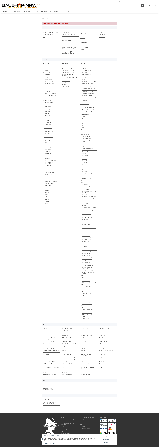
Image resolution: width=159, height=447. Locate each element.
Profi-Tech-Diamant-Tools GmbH (49, 363)
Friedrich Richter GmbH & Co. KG (50, 341)
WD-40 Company (84, 371)
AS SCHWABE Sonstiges (87, 95)
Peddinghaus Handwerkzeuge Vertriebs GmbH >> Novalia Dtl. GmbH (107, 358)
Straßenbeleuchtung (49, 131)
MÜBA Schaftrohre (86, 241)
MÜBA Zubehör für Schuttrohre (88, 237)
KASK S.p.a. (101, 343)
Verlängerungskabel (49, 136)
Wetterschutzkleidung (49, 83)
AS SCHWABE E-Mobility (87, 86)
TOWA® (83, 123)
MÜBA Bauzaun (85, 248)
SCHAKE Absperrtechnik (87, 303)
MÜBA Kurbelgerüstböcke (87, 221)
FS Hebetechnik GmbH (66, 341)
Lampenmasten (48, 117)
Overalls (46, 76)
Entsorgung (47, 142)
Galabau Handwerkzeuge (50, 155)
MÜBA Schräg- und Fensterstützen (89, 196)
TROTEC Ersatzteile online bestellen (88, 49)
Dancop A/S (45, 335)
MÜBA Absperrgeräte (86, 239)
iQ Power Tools (84, 343)
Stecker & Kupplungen (49, 129)
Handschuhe (47, 74)
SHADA (82, 305)
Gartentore (47, 194)
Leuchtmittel (47, 120)
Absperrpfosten (48, 67)
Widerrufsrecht (84, 42)
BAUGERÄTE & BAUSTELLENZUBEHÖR (49, 87)
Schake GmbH (102, 363)
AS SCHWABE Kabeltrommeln (88, 93)
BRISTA (63, 333)
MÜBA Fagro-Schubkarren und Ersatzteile (88, 273)
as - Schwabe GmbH (85, 328)
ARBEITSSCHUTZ (46, 72)
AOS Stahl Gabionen (86, 68)
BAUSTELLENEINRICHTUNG (50, 90)
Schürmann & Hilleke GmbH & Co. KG (51, 367)
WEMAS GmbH (102, 371)
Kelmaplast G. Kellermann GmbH (69, 346)
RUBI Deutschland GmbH (86, 363)
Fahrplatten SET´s (65, 67)
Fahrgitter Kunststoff (66, 65)
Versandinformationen (66, 45)
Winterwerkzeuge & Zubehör (50, 187)
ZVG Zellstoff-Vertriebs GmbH (87, 374)
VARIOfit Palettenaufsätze (87, 314)
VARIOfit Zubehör (85, 318)
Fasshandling (47, 144)
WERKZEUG (45, 167)
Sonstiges (84, 168)
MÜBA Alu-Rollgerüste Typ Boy (88, 265)
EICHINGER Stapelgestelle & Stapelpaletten (88, 140)
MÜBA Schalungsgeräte (87, 201)
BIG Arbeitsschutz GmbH (67, 330)
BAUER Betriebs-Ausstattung (88, 107)
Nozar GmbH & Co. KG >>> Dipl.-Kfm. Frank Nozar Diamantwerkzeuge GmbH (70, 358)
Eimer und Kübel (48, 170)
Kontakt (155, 1)
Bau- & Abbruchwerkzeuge (50, 169)
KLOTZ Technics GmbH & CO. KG (87, 346)
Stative (46, 126)
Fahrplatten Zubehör (66, 79)
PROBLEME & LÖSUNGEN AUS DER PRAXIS (42, 11)
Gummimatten (65, 84)
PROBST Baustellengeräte (87, 286)
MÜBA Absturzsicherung (87, 209)
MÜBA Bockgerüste (86, 226)
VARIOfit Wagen (85, 316)
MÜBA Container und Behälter (88, 217)
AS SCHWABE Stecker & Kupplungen (89, 97)
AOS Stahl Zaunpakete (86, 76)
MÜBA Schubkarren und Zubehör (89, 227)
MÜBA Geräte (85, 203)
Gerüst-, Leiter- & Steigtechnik (51, 93)
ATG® (83, 118)
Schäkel (83, 166)
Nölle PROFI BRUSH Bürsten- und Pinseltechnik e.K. (87, 355)
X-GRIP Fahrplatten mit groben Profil (69, 77)
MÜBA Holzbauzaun (86, 255)
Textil (83, 169)
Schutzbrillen (47, 77)
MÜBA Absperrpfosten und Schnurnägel (87, 245)
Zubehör (46, 138)
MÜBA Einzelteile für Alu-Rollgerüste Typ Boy (87, 268)
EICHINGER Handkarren (87, 146)
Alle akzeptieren (106, 436)
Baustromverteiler (48, 108)
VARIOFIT (82, 307)
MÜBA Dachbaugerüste (87, 258)
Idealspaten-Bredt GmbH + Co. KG (69, 343)
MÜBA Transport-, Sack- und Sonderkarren (88, 230)
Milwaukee (64, 350)
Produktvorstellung (47, 399)
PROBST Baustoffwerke (87, 288)
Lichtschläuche (48, 122)
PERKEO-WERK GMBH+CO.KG (49, 361)
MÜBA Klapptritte (85, 205)
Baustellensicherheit (49, 91)
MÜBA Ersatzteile (85, 184)
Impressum (46, 443)
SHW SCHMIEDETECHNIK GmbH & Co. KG (88, 368)
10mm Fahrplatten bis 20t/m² (68, 68)
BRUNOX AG (83, 333)
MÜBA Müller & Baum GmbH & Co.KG (107, 350)
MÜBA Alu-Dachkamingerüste (88, 257)
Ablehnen (106, 442)
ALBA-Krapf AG (46, 328)
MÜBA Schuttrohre (86, 235)
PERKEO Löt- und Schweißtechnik (89, 282)
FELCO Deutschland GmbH (67, 337)
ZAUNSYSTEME (46, 188)
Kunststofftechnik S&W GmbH (49, 348)
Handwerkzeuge (48, 176)
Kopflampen (47, 115)
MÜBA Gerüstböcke (86, 219)
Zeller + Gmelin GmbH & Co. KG (68, 374)
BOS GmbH (45, 333)
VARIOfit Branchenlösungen (88, 309)
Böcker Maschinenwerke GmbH (105, 330)
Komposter (47, 196)
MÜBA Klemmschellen (86, 243)
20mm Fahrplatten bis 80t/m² (68, 72)
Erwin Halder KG (102, 335)
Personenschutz (48, 124)
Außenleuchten (48, 106)
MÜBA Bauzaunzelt (86, 253)
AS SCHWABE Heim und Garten (88, 91)
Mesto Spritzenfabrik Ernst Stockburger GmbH (51, 351)
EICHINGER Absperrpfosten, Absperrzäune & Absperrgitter (88, 149)
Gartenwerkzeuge (48, 174)
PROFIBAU (83, 291)
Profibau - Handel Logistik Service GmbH (69, 364)
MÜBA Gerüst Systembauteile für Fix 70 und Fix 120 (89, 192)
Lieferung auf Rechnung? (142, 1)
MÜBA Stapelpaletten (86, 213)
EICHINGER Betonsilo (86, 136)
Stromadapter (47, 133)
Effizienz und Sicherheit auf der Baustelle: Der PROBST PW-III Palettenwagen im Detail (49, 388)
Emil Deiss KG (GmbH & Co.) (86, 335)
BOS (81, 129)
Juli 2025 (45, 383)
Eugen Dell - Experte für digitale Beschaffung (68, 35)
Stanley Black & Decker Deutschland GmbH (50, 371)
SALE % (44, 205)
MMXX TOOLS (83, 350)
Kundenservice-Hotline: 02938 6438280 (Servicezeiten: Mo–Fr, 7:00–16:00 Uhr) (119, 1)
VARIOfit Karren (85, 311)
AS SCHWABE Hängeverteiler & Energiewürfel (88, 89)
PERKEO (82, 277)
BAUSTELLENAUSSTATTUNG (48, 85)
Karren (46, 146)
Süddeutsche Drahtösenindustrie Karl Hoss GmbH (70, 371)
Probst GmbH (102, 361)
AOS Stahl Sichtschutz (86, 74)
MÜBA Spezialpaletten (86, 215)
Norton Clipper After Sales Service (50, 357)
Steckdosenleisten (48, 127)
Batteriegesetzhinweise (85, 40)
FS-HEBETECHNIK (84, 151)
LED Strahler (47, 118)
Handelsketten (85, 160)
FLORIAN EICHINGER (85, 134)
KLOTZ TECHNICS (84, 171)
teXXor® (83, 122)
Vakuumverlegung (48, 165)
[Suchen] (142, 5)
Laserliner (64, 348)
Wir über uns (64, 38)
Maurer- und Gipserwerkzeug (51, 181)
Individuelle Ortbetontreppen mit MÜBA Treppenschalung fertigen (69, 48)
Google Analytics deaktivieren (70, 445)
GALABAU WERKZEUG (47, 151)
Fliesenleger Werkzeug (49, 172)
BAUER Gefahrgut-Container (88, 109)
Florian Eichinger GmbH (104, 337)
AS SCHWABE (83, 79)
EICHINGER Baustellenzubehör (88, 145)
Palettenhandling (48, 147)
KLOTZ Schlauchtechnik (87, 173)
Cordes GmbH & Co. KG (104, 333)
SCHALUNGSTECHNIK (49, 97)
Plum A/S (82, 361)
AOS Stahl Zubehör (86, 77)
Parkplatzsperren (48, 68)
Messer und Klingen (49, 183)
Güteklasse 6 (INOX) (86, 157)
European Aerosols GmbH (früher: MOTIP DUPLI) (50, 338)
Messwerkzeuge (48, 185)
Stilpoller (46, 70)
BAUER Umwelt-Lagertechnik (88, 113)
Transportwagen (48, 149)
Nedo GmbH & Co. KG (66, 354)
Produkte (84, 295)
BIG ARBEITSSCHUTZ (85, 114)
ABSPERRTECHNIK (46, 65)
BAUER (82, 105)
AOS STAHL (83, 65)
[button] (147, 6)
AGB (81, 35)
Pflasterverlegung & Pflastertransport (49, 163)
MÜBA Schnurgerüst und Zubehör (89, 207)
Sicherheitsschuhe (48, 79)
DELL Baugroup (65, 335)
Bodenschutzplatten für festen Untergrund (68, 75)
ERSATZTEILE (66, 11)
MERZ (82, 180)
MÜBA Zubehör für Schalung (88, 198)
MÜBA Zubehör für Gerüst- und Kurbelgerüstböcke (88, 223)
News (151, 1)
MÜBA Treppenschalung (87, 200)
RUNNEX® (84, 120)
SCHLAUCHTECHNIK (49, 99)
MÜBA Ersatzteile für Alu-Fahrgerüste (87, 263)
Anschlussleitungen (49, 102)
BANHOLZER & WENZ (85, 103)
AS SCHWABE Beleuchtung (87, 83)
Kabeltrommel (47, 113)
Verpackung (83, 31)
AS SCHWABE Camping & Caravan (89, 85)
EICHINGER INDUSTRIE (85, 132)
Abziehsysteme (48, 153)
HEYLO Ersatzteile (84, 47)
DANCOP (82, 131)
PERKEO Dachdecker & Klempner (89, 279)
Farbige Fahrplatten (66, 80)
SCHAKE (82, 299)
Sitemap (63, 42)
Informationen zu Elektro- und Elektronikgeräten (68, 31)
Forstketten (84, 153)
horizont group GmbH (103, 341)
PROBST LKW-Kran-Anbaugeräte (88, 290)
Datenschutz (52, 443)
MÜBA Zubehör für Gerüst (87, 270)
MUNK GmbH (46, 354)
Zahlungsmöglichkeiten (66, 40)
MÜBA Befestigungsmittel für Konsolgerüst (88, 211)
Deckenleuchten (48, 109)
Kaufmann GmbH (46, 346)
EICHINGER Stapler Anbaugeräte (88, 143)
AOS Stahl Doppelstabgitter (87, 67)
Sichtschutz (47, 199)
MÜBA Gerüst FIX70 (86, 189)
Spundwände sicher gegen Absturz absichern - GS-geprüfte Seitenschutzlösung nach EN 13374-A (69, 52)
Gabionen (47, 192)
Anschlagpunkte (85, 162)
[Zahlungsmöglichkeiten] (103, 420)
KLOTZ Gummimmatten (87, 178)
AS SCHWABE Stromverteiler (88, 99)
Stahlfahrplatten (65, 86)
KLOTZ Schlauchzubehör (87, 177)
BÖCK (82, 125)
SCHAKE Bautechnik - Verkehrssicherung (86, 301)
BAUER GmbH (46, 330)
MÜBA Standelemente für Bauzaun (89, 249)
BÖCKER (82, 127)
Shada (63, 367)
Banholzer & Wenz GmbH (104, 328)
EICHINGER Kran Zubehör (87, 138)
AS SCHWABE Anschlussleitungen (89, 81)
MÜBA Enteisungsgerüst (87, 186)
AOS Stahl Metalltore (86, 72)
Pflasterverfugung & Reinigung (51, 160)
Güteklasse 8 (84, 158)
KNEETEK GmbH (102, 346)
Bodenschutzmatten (66, 82)
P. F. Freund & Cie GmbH (86, 357)
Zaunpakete (47, 201)
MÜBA (82, 182)
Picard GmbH (64, 361)
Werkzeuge (84, 297)
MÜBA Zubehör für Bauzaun (88, 251)
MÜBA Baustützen (86, 194)
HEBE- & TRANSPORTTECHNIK (51, 95)
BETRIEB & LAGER (46, 140)
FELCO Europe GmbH (85, 337)
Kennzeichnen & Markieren (50, 178)
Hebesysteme (47, 156)
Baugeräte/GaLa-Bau (86, 293)
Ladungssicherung (48, 179)
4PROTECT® (84, 116)
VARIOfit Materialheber (87, 312)
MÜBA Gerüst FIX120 (86, 187)
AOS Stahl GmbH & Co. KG (67, 328)
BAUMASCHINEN (57, 11)
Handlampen (47, 111)
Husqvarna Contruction (48, 343)
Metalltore (47, 197)
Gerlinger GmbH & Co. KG (86, 341)
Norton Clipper (102, 354)
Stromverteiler (47, 135)
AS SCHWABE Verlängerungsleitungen (87, 101)
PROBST (82, 284)
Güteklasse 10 (85, 155)
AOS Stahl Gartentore (86, 70)
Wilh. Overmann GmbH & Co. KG (50, 374)
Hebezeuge (84, 164)
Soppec (100, 367)
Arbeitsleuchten (48, 104)
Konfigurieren (106, 439)
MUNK (82, 275)
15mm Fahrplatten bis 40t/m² (68, 70)
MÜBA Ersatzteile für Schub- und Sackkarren (89, 233)
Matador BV (83, 348)
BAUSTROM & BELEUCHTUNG (49, 100)
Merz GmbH (101, 348)
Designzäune (47, 190)
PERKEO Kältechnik (86, 280)
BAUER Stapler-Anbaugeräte (88, 111)
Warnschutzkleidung (49, 81)
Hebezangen (47, 158)
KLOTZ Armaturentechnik (87, 175)
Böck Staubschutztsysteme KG (87, 330)
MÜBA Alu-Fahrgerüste (87, 260)
